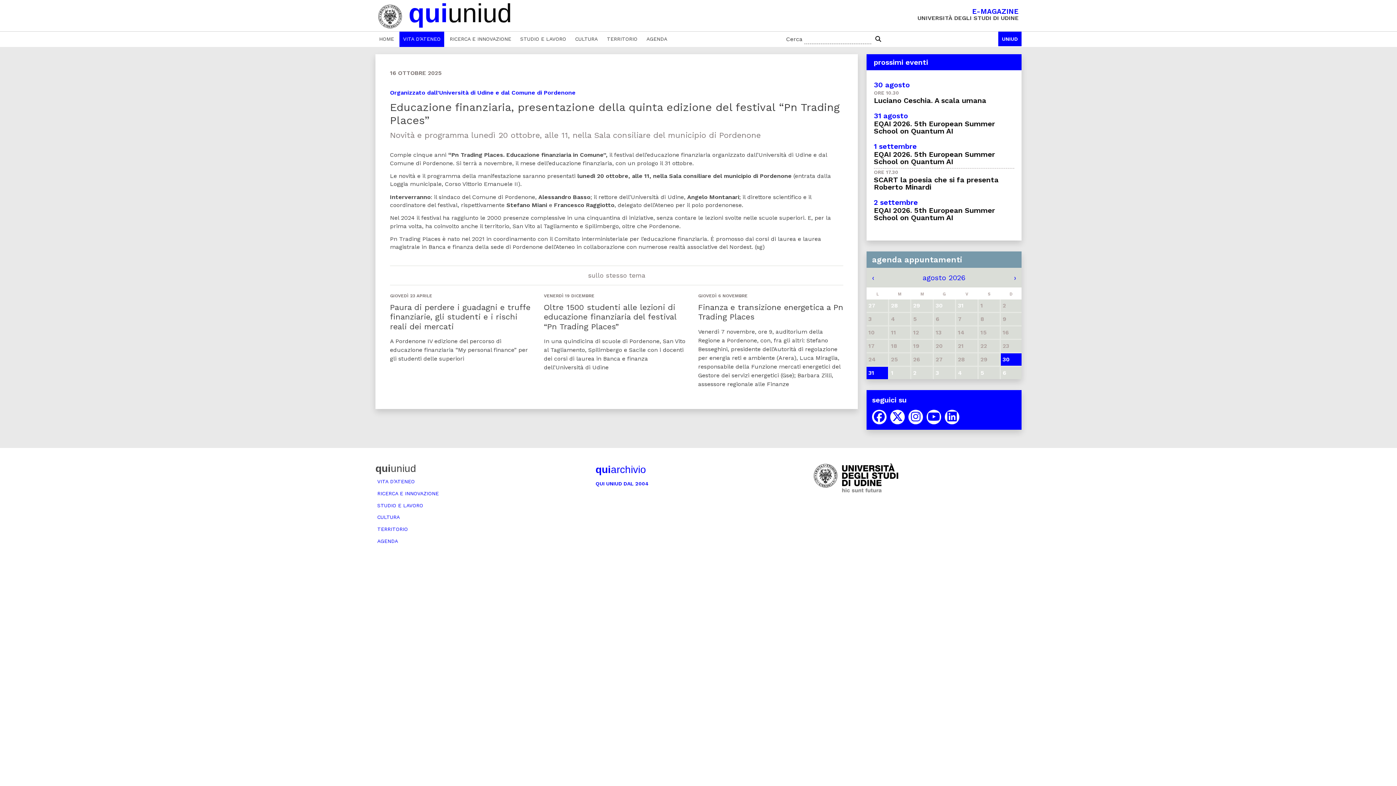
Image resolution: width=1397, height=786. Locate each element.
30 (1006, 359)
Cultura (586, 39)
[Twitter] (897, 417)
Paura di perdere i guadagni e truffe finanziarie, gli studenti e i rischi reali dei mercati (460, 317)
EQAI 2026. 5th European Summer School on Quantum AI (934, 127)
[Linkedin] (952, 417)
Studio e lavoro (543, 39)
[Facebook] (879, 417)
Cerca (794, 39)
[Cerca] (878, 39)
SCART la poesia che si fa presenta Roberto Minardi (936, 183)
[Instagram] (915, 417)
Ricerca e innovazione (480, 39)
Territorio (622, 39)
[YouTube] (934, 417)
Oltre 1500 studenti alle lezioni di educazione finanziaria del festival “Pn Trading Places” (610, 317)
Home (386, 39)
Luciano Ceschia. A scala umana (930, 100)
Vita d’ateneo (422, 39)
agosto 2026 (944, 277)
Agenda (656, 39)
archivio (621, 469)
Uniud (1010, 39)
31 (871, 372)
